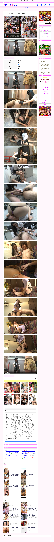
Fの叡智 (45, 104)
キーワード (6, 407)
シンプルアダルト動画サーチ (45, 93)
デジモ (47, 36)
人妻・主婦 (42, 27)
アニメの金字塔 (45, 91)
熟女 (47, 30)
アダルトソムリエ (45, 89)
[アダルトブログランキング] (43, 44)
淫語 (44, 30)
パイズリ (45, 27)
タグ (5, 413)
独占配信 (41, 30)
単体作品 (48, 33)
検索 (20, 441)
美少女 (41, 33)
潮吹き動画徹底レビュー (45, 102)
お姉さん (44, 36)
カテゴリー (6, 410)
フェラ (44, 33)
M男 (18, 64)
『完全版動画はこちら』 (9, 58)
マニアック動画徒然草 (45, 87)
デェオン (45, 100)
